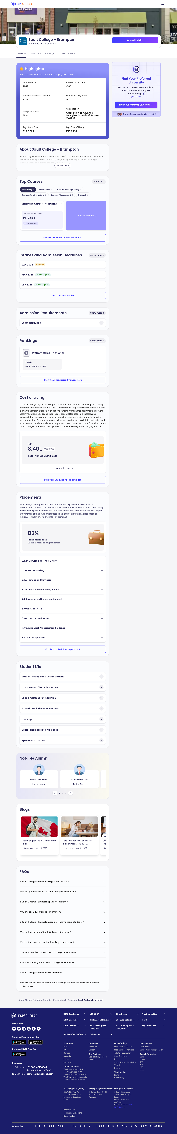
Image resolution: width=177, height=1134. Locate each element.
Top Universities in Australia (75, 1077)
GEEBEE (92, 1059)
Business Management (62, 195)
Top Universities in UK (72, 1072)
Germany (67, 1062)
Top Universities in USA (73, 1069)
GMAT (142, 1070)
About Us (93, 1047)
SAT (141, 1062)
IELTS (116, 1075)
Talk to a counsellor (122, 1053)
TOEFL (142, 1059)
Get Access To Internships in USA (62, 649)
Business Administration (34, 195)
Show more (96, 255)
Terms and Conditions (72, 1113)
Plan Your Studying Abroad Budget (62, 479)
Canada (66, 1053)
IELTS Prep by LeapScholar (151, 1050)
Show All (82, 195)
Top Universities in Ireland (74, 1079)
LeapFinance (145, 1047)
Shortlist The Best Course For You (61, 237)
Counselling (119, 1077)
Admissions (35, 53)
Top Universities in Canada (74, 1074)
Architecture (45, 189)
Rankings (49, 53)
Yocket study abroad (98, 1057)
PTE (141, 1064)
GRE (141, 1067)
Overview (21, 53)
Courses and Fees (67, 53)
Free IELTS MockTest (123, 1047)
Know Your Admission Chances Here (63, 379)
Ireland (66, 1059)
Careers (92, 1050)
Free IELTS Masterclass (124, 1050)
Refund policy (69, 1116)
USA (65, 1047)
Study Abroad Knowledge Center (125, 1063)
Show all (98, 181)
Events (117, 1068)
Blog (116, 1059)
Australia (67, 1056)
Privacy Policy (69, 1110)
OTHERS (158, 1126)
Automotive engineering (69, 189)
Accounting (28, 189)
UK (64, 1050)
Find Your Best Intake (63, 295)
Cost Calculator (120, 1056)
